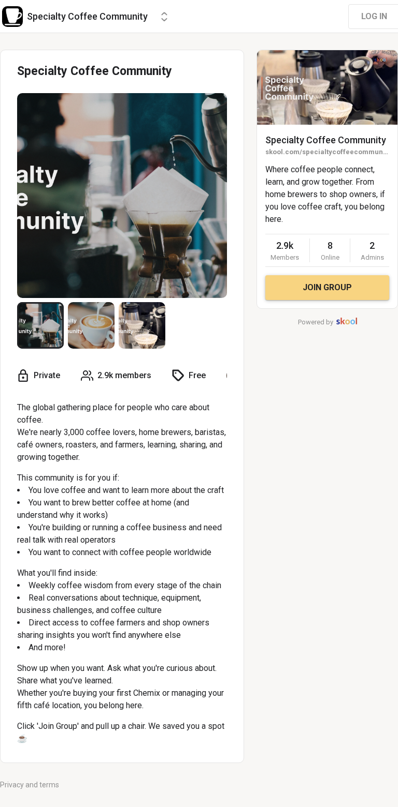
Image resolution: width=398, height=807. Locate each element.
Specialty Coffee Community (325, 139)
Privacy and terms (29, 785)
